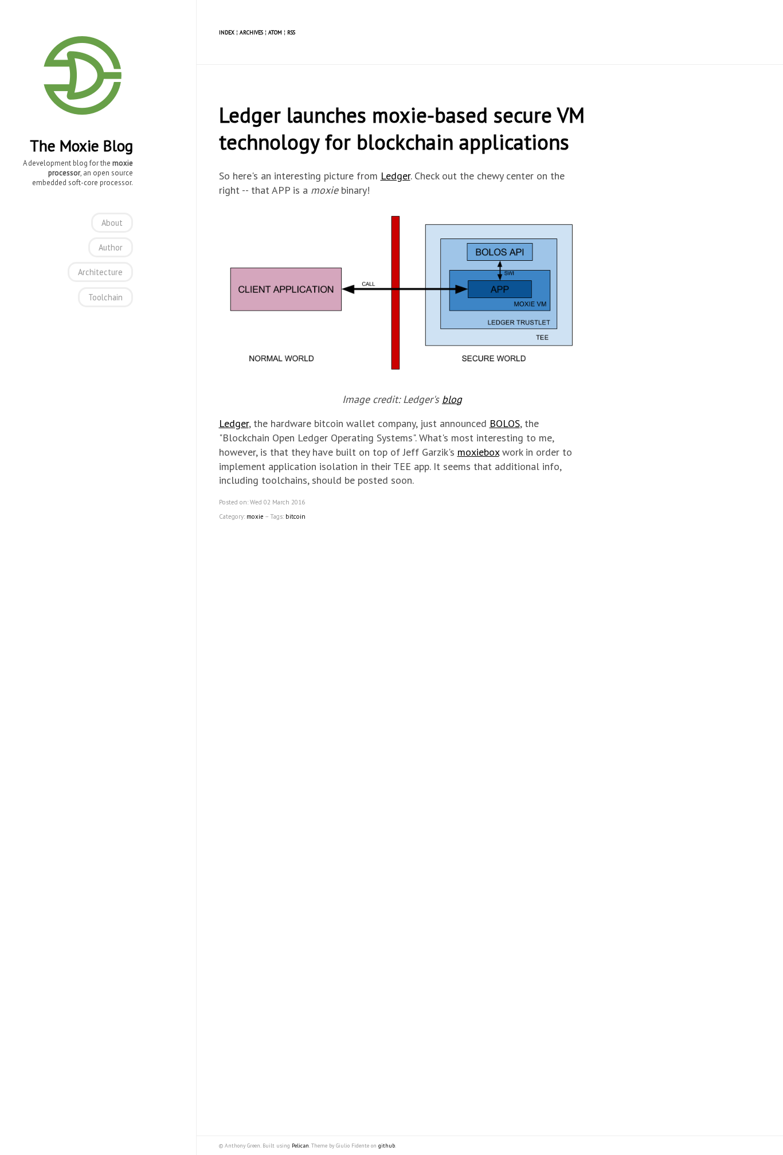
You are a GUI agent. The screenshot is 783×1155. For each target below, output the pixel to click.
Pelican (300, 1145)
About (112, 222)
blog (452, 399)
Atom (275, 32)
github (386, 1145)
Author (111, 247)
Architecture (100, 272)
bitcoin (295, 516)
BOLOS (505, 423)
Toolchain (105, 297)
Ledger (395, 175)
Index (226, 32)
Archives (251, 32)
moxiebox (478, 452)
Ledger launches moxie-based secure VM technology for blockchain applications (402, 128)
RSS (291, 32)
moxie (255, 516)
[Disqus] (402, 670)
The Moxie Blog (81, 145)
